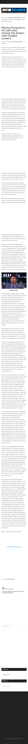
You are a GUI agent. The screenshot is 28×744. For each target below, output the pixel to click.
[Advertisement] (14, 84)
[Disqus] (14, 604)
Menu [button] (15, 2)
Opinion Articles (10, 579)
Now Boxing (14, 10)
